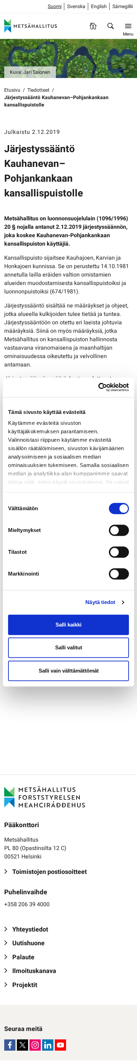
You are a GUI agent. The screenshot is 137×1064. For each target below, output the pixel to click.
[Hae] (110, 26)
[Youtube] (60, 1045)
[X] (22, 1045)
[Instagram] (35, 1045)
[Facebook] (9, 1045)
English (99, 6)
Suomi (54, 6)
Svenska (76, 6)
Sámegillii (122, 6)
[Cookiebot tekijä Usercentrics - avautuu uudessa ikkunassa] (98, 387)
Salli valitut (68, 647)
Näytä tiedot (100, 602)
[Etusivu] (93, 26)
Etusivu (12, 90)
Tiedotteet (38, 90)
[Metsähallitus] (30, 26)
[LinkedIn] (47, 1045)
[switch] (119, 530)
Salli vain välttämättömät (69, 671)
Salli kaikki (68, 625)
